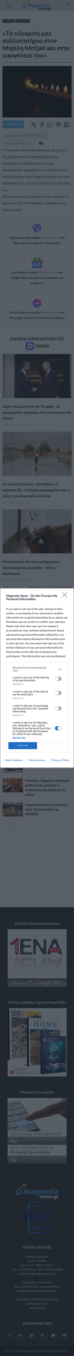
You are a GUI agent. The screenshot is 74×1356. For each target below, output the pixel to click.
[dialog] (37, 678)
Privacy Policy (60, 760)
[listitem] (37, 669)
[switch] (58, 679)
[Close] (66, 596)
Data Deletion (14, 760)
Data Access (37, 760)
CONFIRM (22, 745)
